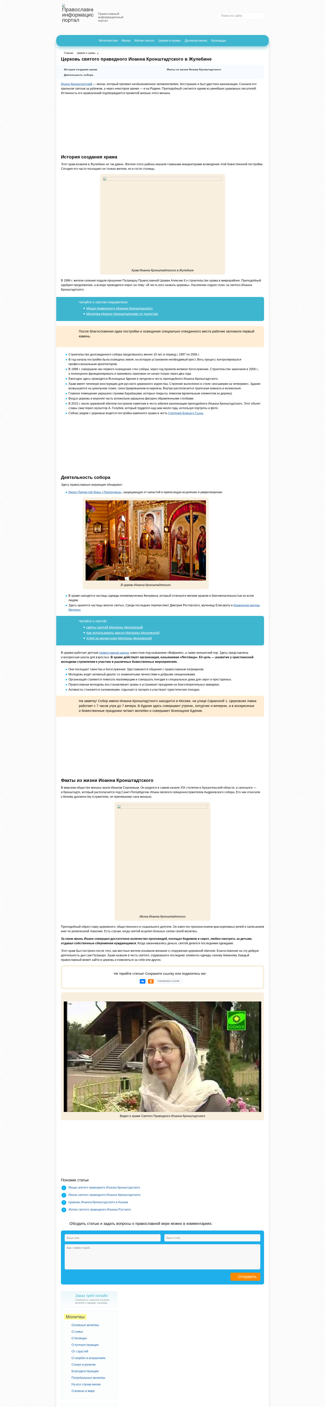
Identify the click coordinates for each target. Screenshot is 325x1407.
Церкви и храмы (169, 40)
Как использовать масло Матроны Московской (122, 633)
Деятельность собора (78, 74)
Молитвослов (108, 40)
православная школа (114, 652)
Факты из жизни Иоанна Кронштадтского (194, 69)
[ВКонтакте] (142, 981)
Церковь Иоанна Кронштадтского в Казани (98, 1202)
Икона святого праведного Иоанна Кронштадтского (104, 1194)
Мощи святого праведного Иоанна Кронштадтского (104, 1187)
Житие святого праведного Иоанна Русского (99, 1209)
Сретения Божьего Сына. (186, 413)
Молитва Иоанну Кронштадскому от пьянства (122, 314)
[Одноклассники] (151, 981)
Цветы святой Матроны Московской (114, 627)
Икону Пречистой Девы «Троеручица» (95, 492)
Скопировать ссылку (168, 981)
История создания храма (80, 69)
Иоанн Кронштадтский (77, 84)
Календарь (218, 40)
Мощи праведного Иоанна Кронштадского (119, 308)
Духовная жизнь (196, 40)
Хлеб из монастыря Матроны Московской (119, 638)
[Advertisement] (162, 124)
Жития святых (144, 40)
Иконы (126, 40)
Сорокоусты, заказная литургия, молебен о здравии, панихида (92, 1299)
